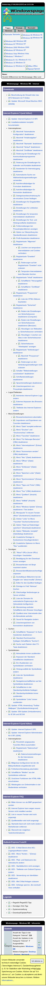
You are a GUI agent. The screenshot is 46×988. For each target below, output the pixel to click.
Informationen (7, 980)
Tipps (8, 28)
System (17, 954)
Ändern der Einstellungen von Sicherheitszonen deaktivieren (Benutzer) (29, 323)
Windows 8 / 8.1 (24, 60)
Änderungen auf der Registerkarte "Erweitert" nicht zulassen (29, 265)
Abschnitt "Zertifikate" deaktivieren (29, 150)
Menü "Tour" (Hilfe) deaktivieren (28, 491)
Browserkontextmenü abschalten (29, 417)
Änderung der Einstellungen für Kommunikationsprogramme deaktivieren (26, 156)
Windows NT (21, 44)
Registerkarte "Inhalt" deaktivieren (29, 277)
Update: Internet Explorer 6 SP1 (23, 729)
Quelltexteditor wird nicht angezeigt (25, 820)
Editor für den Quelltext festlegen (29, 583)
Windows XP (21, 50)
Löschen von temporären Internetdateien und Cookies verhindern (29, 250)
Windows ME (21, 41)
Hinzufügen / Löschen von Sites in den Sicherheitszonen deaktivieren (29, 337)
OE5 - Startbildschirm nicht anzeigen (25, 866)
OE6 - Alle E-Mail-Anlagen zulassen (25, 881)
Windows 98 (37, 38)
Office (35, 66)
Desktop (32, 952)
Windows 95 (37, 35)
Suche (21, 31)
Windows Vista (23, 53)
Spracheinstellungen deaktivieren (29, 383)
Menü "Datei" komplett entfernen (28, 426)
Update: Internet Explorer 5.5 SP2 (24, 119)
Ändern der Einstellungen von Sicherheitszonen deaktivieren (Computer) (29, 314)
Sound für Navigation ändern (27, 619)
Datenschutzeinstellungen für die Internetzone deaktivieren (29, 757)
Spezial (37, 69)
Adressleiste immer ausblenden (28, 653)
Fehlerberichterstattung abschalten (24, 769)
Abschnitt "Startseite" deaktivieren (29, 144)
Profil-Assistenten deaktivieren (28, 238)
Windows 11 (20, 66)
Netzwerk (25, 954)
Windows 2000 (23, 47)
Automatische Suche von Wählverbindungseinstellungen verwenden (25, 177)
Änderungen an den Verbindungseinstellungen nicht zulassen (30, 365)
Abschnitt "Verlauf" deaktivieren (28, 147)
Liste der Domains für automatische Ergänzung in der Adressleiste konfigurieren (25, 601)
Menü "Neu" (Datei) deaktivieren (28, 457)
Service (8, 31)
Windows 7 (18, 56)
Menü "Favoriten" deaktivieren (28, 436)
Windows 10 (20, 63)
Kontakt (31, 28)
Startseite (16, 34)
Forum (19, 28)
